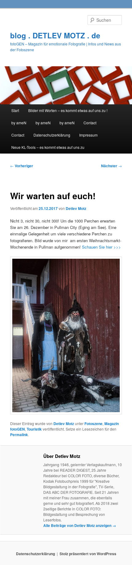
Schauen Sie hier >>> (101, 247)
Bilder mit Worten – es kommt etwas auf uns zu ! (67, 110)
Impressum (88, 134)
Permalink (19, 434)
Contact (89, 122)
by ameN (18, 122)
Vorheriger (21, 165)
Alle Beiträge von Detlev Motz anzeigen (79, 525)
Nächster (111, 165)
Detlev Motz (76, 208)
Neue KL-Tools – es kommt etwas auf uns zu (47, 147)
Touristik (34, 429)
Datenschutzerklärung (51, 134)
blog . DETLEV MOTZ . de (55, 35)
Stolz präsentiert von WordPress (88, 553)
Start (15, 110)
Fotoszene (93, 423)
